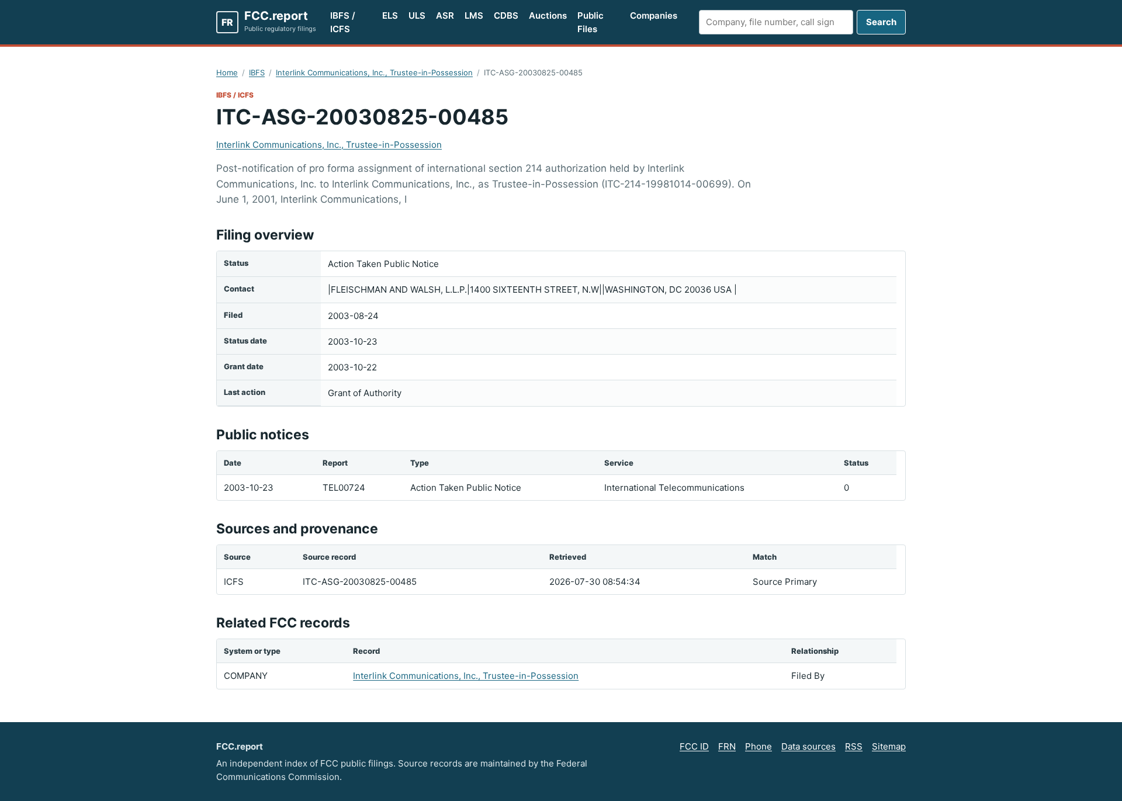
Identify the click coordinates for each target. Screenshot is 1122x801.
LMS (474, 15)
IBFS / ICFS (342, 22)
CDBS (506, 15)
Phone (758, 746)
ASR (445, 15)
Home (227, 72)
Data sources (808, 746)
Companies (653, 15)
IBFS (257, 72)
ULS (416, 15)
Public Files (590, 22)
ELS (390, 15)
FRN (727, 746)
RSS (854, 746)
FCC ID (694, 746)
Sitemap (889, 746)
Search (881, 21)
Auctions (548, 15)
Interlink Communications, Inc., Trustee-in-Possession (374, 72)
